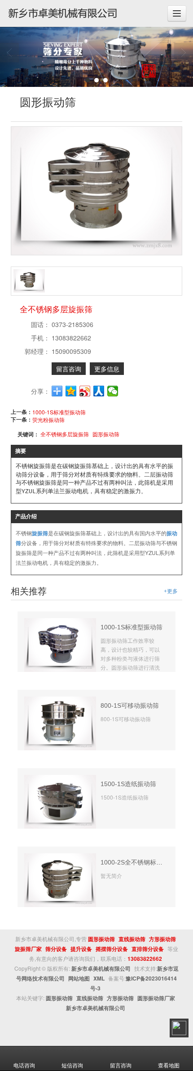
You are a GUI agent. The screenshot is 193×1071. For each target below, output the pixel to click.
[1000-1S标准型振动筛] (60, 644)
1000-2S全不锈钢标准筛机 (138, 862)
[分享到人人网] (99, 391)
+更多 (171, 591)
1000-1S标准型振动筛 (59, 412)
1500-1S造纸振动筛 (128, 783)
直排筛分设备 (148, 949)
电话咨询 (24, 1065)
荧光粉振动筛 (48, 419)
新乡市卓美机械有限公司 (101, 968)
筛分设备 (56, 949)
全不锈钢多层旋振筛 (64, 434)
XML (99, 978)
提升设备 (81, 949)
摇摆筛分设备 (112, 949)
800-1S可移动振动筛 (130, 705)
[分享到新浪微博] (85, 391)
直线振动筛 (131, 939)
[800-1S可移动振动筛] (60, 722)
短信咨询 (72, 1065)
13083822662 (144, 959)
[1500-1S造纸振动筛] (60, 800)
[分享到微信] (112, 391)
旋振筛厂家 (28, 949)
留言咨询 (68, 368)
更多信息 (106, 368)
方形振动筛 (162, 939)
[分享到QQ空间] (71, 391)
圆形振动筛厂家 (156, 998)
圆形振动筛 (105, 434)
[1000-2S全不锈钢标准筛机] (60, 879)
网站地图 (79, 978)
